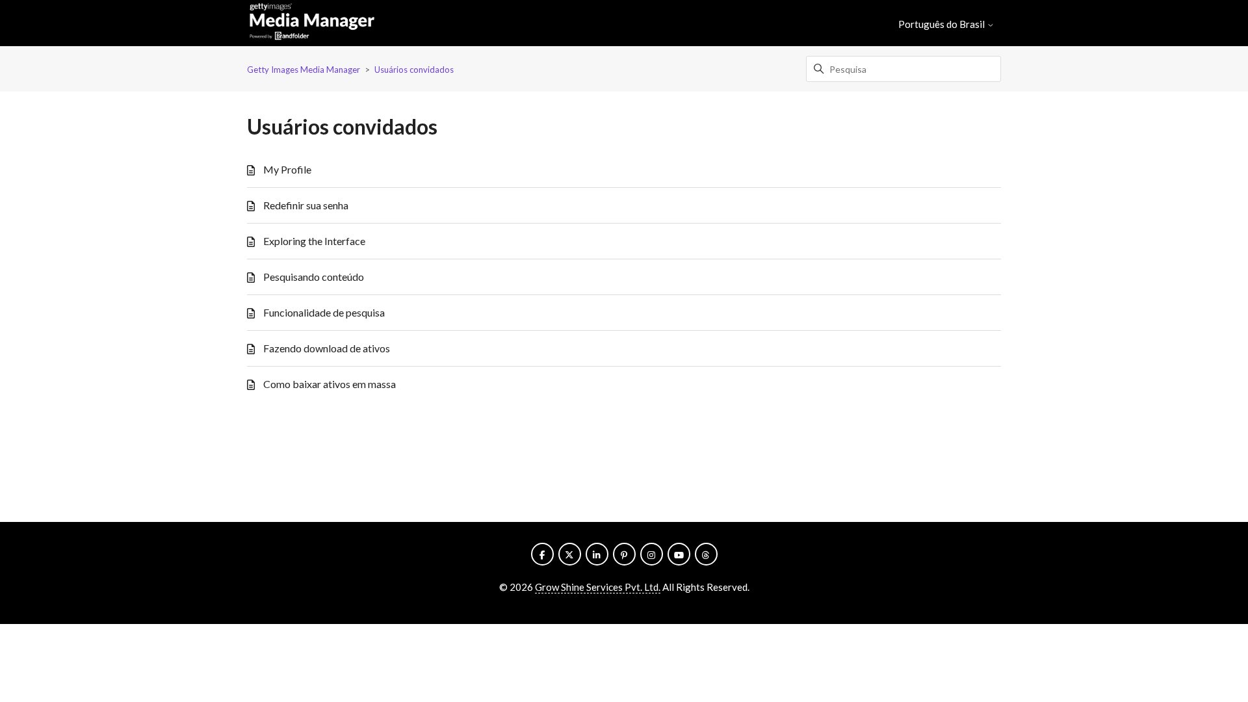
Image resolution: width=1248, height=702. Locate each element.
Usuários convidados (414, 69)
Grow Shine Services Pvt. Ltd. (597, 587)
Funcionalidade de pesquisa (324, 312)
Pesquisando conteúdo (313, 276)
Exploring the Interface (314, 241)
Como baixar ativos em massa (329, 384)
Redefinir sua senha (305, 205)
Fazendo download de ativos (326, 348)
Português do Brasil (942, 24)
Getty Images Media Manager (303, 69)
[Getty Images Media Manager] (312, 23)
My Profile (287, 169)
